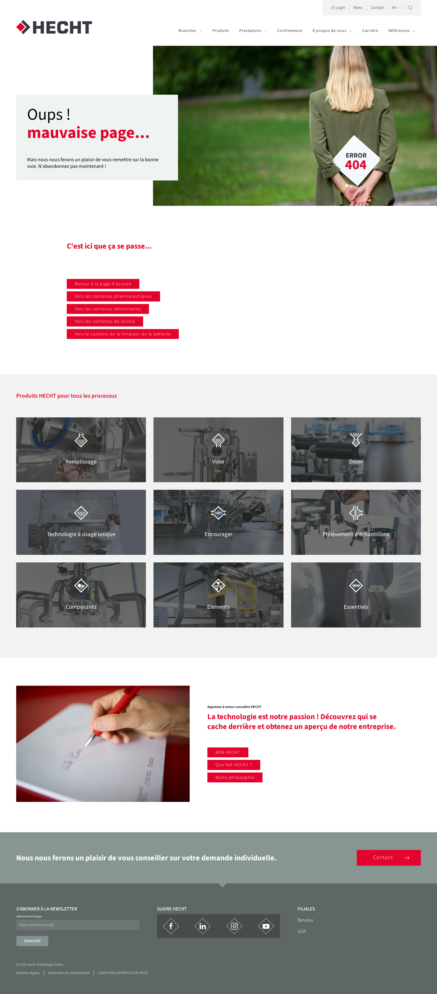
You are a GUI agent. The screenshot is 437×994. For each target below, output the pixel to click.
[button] (410, 8)
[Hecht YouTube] (266, 926)
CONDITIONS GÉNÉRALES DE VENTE (123, 973)
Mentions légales (28, 973)
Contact (377, 7)
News (358, 7)
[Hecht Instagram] (234, 926)
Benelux (305, 920)
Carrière (370, 30)
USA (302, 931)
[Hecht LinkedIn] (202, 926)
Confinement (289, 30)
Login (340, 7)
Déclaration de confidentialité (69, 973)
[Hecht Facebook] (171, 926)
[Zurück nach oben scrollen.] (423, 974)
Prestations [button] (250, 30)
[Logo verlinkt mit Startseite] (54, 30)
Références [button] (399, 30)
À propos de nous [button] (329, 30)
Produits (220, 30)
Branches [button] (187, 30)
